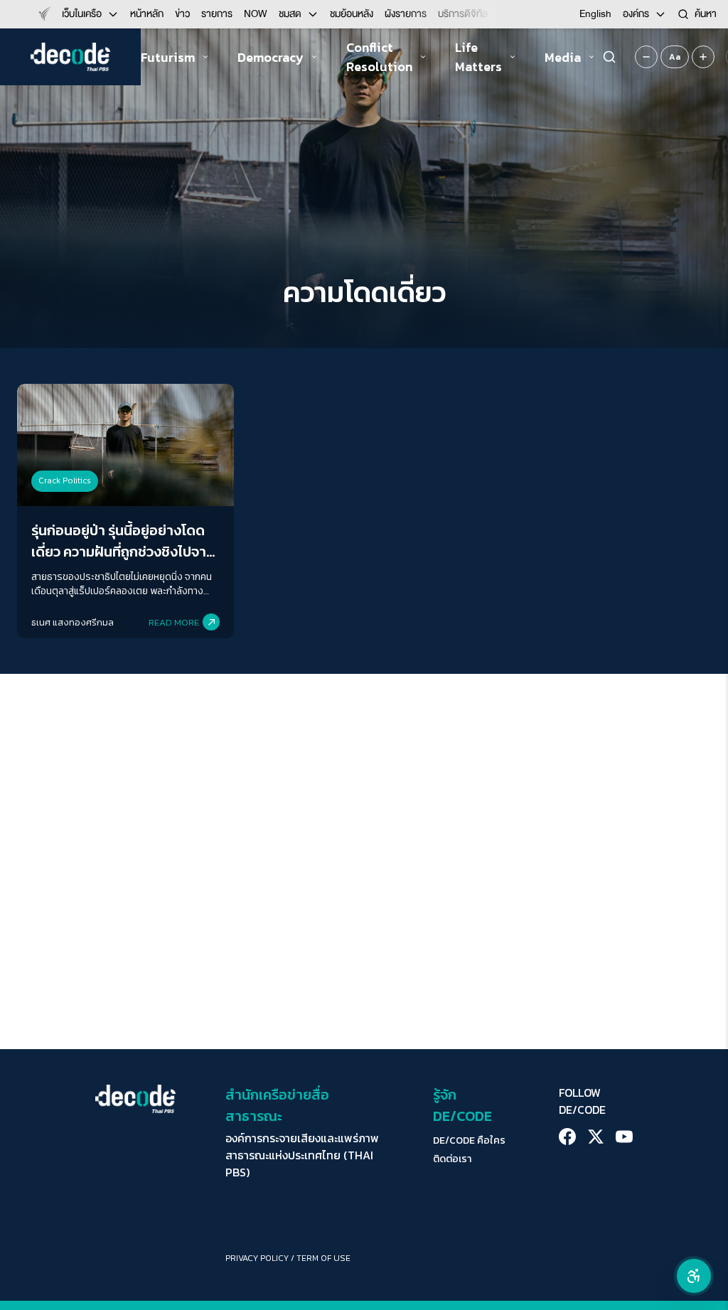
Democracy (270, 57)
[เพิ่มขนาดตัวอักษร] (703, 56)
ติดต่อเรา (452, 1159)
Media (563, 57)
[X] (595, 1136)
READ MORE (174, 622)
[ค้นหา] (609, 57)
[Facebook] (567, 1136)
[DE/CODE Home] (70, 56)
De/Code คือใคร (469, 1141)
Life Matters (478, 57)
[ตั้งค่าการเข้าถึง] (694, 1276)
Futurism (168, 57)
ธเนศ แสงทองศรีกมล (72, 622)
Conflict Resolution (379, 57)
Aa (674, 56)
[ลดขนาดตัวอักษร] (646, 56)
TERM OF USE (323, 1258)
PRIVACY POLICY (257, 1258)
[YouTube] (624, 1136)
